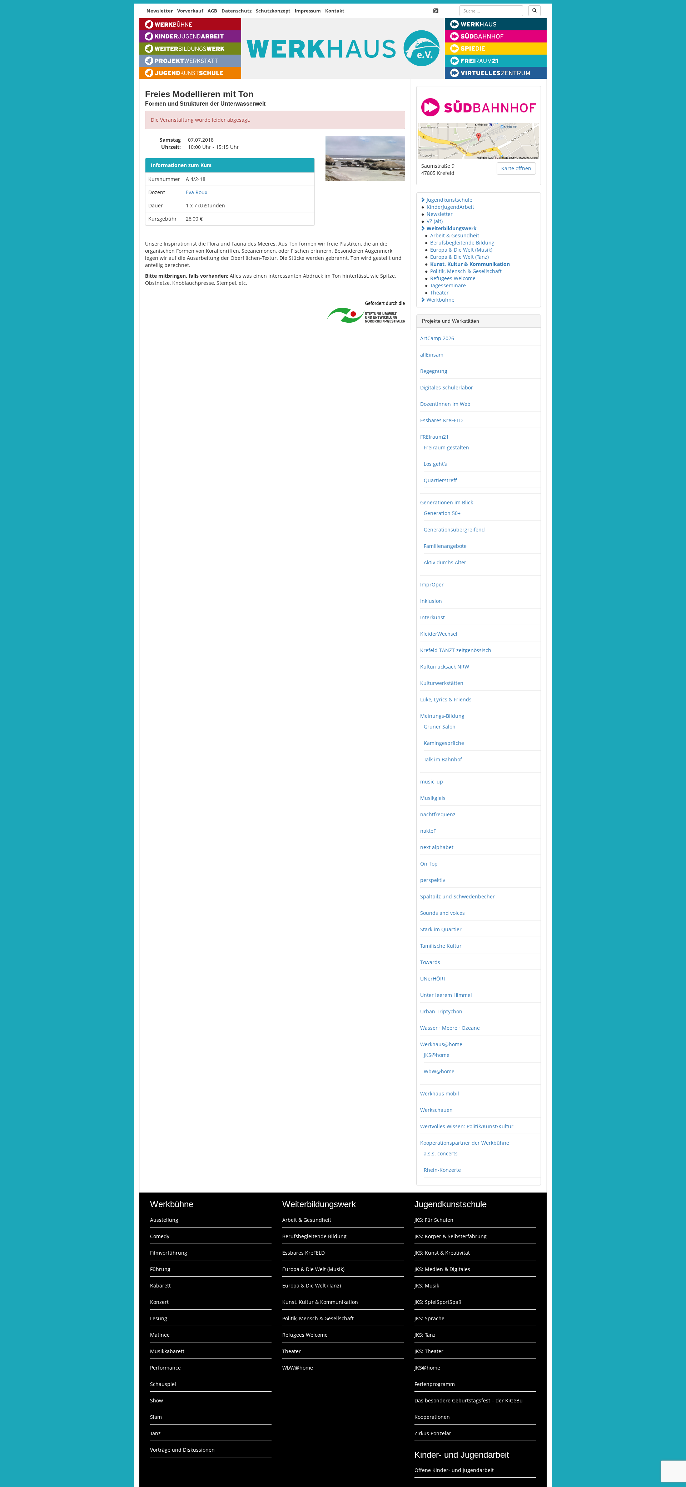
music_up (431, 781)
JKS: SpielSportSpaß (438, 1302)
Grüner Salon (440, 726)
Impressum (308, 10)
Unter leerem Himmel (446, 995)
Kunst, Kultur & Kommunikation (470, 264)
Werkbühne (440, 299)
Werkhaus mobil (439, 1093)
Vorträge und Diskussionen (182, 1449)
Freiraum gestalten (446, 447)
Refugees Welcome (453, 278)
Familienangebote (445, 546)
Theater (439, 292)
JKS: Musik (426, 1285)
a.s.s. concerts (441, 1153)
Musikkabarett (167, 1351)
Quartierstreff (440, 480)
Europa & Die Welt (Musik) (461, 249)
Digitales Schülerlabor (446, 387)
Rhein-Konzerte (442, 1169)
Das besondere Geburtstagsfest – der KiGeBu (468, 1400)
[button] (422, 199)
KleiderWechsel (438, 633)
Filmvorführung (168, 1252)
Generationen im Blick (446, 502)
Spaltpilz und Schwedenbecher (457, 896)
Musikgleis (433, 798)
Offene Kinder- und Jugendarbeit (454, 1470)
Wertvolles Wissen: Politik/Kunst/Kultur (466, 1126)
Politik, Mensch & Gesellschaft (466, 271)
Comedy (159, 1236)
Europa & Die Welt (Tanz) (459, 256)
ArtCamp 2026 (437, 338)
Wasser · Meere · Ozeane (450, 1027)
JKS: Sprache (429, 1318)
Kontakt (334, 10)
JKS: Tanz (425, 1334)
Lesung (158, 1318)
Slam (156, 1416)
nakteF (428, 830)
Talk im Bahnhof (443, 759)
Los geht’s (435, 463)
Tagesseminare (448, 285)
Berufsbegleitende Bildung (462, 242)
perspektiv (432, 880)
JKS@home (436, 1055)
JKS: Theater (428, 1351)
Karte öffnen (516, 168)
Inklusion (431, 601)
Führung (160, 1269)
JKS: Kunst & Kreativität (442, 1252)
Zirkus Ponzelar (432, 1433)
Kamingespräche (444, 743)
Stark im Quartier (441, 929)
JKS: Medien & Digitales (442, 1269)
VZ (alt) (435, 221)
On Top (429, 863)
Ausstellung (164, 1219)
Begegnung (433, 371)
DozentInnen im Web (445, 403)
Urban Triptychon (441, 1011)
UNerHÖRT (433, 978)
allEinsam (431, 354)
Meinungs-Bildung (442, 715)
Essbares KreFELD (441, 420)
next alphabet (436, 847)
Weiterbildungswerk (452, 228)
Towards (430, 962)
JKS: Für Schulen (433, 1219)
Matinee (160, 1334)
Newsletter (159, 10)
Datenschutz (237, 10)
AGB (212, 10)
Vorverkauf (190, 10)
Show (156, 1400)
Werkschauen (436, 1110)
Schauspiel (163, 1384)
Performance (165, 1367)
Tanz (155, 1433)
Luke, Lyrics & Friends (446, 699)
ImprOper (432, 584)
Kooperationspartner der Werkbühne (464, 1142)
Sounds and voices (442, 912)
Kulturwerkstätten (441, 683)
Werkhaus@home (441, 1044)
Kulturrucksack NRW (444, 666)
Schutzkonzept (273, 10)
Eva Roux (196, 192)
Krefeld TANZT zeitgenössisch (455, 650)
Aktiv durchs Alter (445, 562)
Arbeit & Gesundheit (454, 235)
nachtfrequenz (438, 814)
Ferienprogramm (434, 1384)
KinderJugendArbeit (450, 206)
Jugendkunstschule (449, 199)
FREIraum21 (434, 436)
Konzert (159, 1302)
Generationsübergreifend (454, 529)
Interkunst (432, 617)
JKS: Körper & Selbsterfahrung (450, 1236)
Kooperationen (432, 1416)
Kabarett (160, 1285)
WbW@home (439, 1071)
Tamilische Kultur (441, 945)
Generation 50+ (442, 513)
